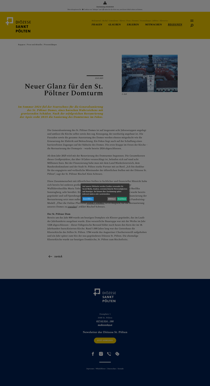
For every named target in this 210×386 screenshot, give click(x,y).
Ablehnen (111, 199)
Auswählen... (88, 199)
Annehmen (122, 199)
